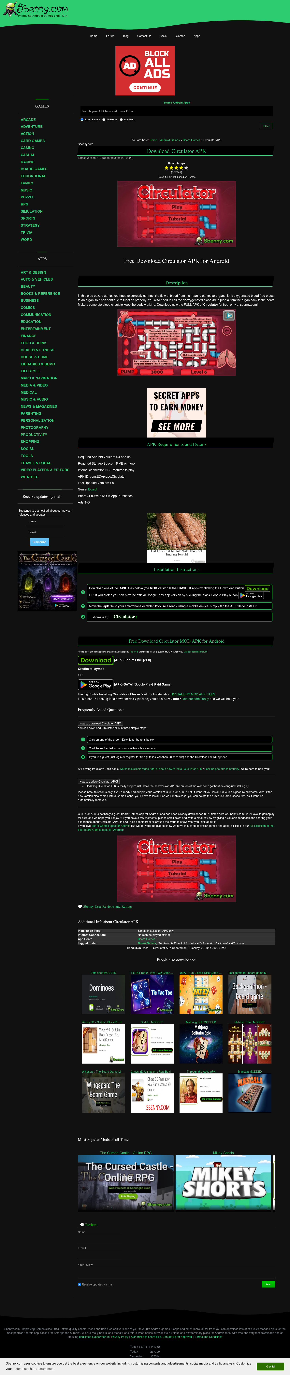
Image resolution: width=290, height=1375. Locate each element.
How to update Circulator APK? (99, 781)
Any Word (129, 119)
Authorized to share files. (146, 1337)
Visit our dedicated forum (195, 651)
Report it (134, 651)
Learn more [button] (46, 1368)
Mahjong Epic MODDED (201, 1022)
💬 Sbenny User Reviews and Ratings (105, 906)
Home (93, 36)
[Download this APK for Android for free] (95, 659)
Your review (85, 1264)
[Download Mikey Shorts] (223, 1182)
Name (81, 1232)
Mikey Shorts (223, 1152)
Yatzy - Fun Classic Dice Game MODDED (201, 973)
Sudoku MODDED (152, 1022)
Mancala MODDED (250, 1071)
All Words (112, 119)
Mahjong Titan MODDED (249, 1022)
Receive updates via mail (97, 1284)
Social (163, 36)
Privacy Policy (119, 1337)
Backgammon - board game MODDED (249, 973)
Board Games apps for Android (111, 826)
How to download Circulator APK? (101, 723)
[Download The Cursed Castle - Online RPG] (126, 1182)
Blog (126, 36)
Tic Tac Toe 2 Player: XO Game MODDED (152, 973)
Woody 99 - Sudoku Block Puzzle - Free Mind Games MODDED (103, 1022)
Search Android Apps (177, 102)
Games (180, 36)
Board (92, 489)
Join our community (195, 698)
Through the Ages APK (201, 1071)
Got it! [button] (270, 1366)
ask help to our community (222, 769)
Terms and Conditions (208, 1337)
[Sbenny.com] (35, 8)
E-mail (82, 1248)
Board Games (146, 939)
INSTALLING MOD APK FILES (193, 694)
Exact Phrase (92, 119)
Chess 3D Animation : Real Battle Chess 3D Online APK (152, 1071)
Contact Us (144, 36)
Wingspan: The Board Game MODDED (103, 1071)
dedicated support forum (94, 1337)
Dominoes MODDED (103, 973)
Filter (266, 126)
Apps (197, 36)
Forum (110, 36)
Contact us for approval (177, 1337)
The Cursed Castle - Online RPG (126, 1152)
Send (269, 1284)
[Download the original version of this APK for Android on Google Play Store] (95, 684)
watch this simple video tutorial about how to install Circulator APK (161, 769)
